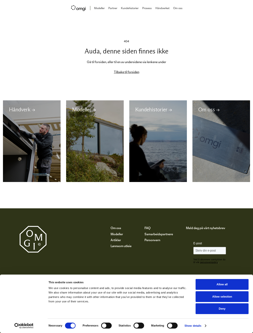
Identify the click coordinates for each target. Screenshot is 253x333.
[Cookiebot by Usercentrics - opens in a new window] (24, 326)
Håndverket (162, 8)
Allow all (222, 284)
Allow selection (222, 296)
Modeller (99, 8)
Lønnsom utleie (121, 246)
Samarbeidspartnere (158, 234)
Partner (112, 8)
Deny (222, 308)
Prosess (147, 8)
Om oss (177, 8)
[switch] (106, 326)
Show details (192, 325)
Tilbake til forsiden (126, 72)
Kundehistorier (130, 8)
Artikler (116, 240)
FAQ (147, 228)
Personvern (152, 240)
